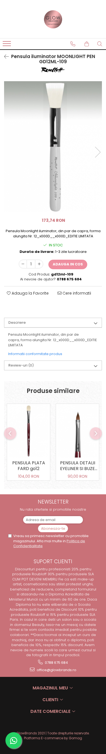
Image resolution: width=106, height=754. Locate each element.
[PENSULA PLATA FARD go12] (28, 431)
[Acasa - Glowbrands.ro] (53, 19)
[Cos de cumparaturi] (87, 43)
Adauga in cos (68, 264)
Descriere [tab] (17, 322)
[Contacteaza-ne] (73, 43)
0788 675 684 (56, 662)
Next (97, 152)
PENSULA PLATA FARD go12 (28, 466)
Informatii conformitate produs (35, 353)
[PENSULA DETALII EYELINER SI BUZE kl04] (77, 431)
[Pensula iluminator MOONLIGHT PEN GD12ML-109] (53, 146)
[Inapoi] (4, 56)
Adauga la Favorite (30, 293)
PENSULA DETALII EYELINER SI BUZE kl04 (77, 466)
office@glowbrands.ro (56, 670)
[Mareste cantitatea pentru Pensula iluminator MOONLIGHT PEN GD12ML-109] (39, 264)
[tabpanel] (53, 146)
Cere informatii (76, 293)
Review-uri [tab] (21, 365)
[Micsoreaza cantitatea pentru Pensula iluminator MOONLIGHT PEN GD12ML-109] (23, 264)
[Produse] (7, 45)
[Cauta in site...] (99, 43)
